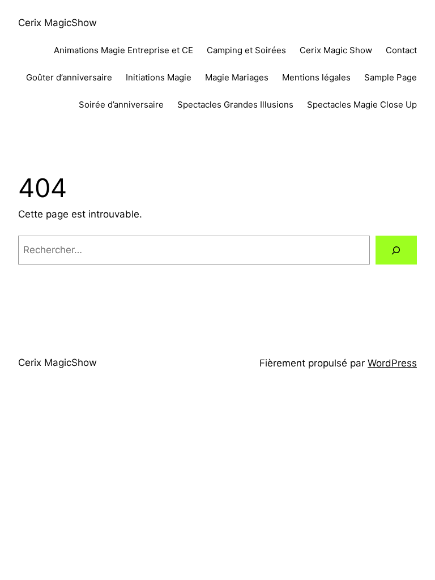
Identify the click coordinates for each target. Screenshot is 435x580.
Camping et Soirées (246, 50)
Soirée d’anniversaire (121, 104)
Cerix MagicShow (57, 22)
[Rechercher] (396, 250)
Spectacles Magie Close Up (362, 104)
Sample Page (390, 77)
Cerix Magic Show (336, 50)
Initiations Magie (158, 77)
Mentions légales (316, 77)
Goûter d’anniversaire (69, 77)
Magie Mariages (236, 77)
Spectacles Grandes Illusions (235, 104)
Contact (401, 50)
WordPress (392, 363)
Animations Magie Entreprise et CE (123, 50)
